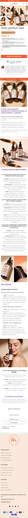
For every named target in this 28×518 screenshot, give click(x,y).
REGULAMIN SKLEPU (5, 457)
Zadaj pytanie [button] (14, 422)
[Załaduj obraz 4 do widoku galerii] (2, 24)
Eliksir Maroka (15, 516)
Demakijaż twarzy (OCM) (6, 472)
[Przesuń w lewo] (7, 16)
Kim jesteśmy (4, 482)
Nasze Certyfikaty (5, 487)
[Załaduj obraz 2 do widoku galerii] (2, 13)
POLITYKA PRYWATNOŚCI (7, 460)
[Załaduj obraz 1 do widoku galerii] (2, 8)
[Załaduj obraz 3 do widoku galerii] (2, 19)
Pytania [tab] (13, 426)
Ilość (2, 49)
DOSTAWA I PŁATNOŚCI (6, 453)
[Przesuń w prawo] (26, 16)
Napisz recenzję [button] (14, 419)
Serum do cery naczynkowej (7, 470)
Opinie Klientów (4, 485)
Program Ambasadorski (6, 489)
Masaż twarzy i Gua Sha (6, 475)
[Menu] (1, 3)
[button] (23, 3)
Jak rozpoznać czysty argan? (7, 467)
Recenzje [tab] (5, 426)
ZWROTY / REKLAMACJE (6, 455)
